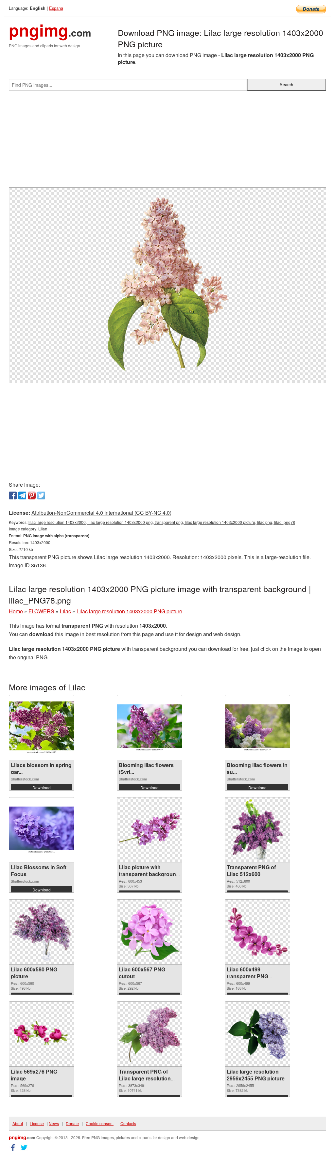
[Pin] (32, 495)
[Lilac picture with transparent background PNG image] (149, 829)
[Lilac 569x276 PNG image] (41, 1034)
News (54, 1123)
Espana (56, 8)
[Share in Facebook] (13, 495)
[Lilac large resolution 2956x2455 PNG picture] (257, 1034)
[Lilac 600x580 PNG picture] (41, 932)
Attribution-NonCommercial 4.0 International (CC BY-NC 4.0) (101, 512)
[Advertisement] (167, 141)
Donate (72, 1123)
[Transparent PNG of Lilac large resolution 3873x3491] (149, 1034)
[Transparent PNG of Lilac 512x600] (257, 830)
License (37, 1123)
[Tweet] (41, 495)
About (17, 1123)
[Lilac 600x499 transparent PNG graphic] (257, 931)
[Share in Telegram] (22, 495)
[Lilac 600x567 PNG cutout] (149, 932)
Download (41, 787)
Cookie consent (100, 1123)
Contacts (128, 1123)
